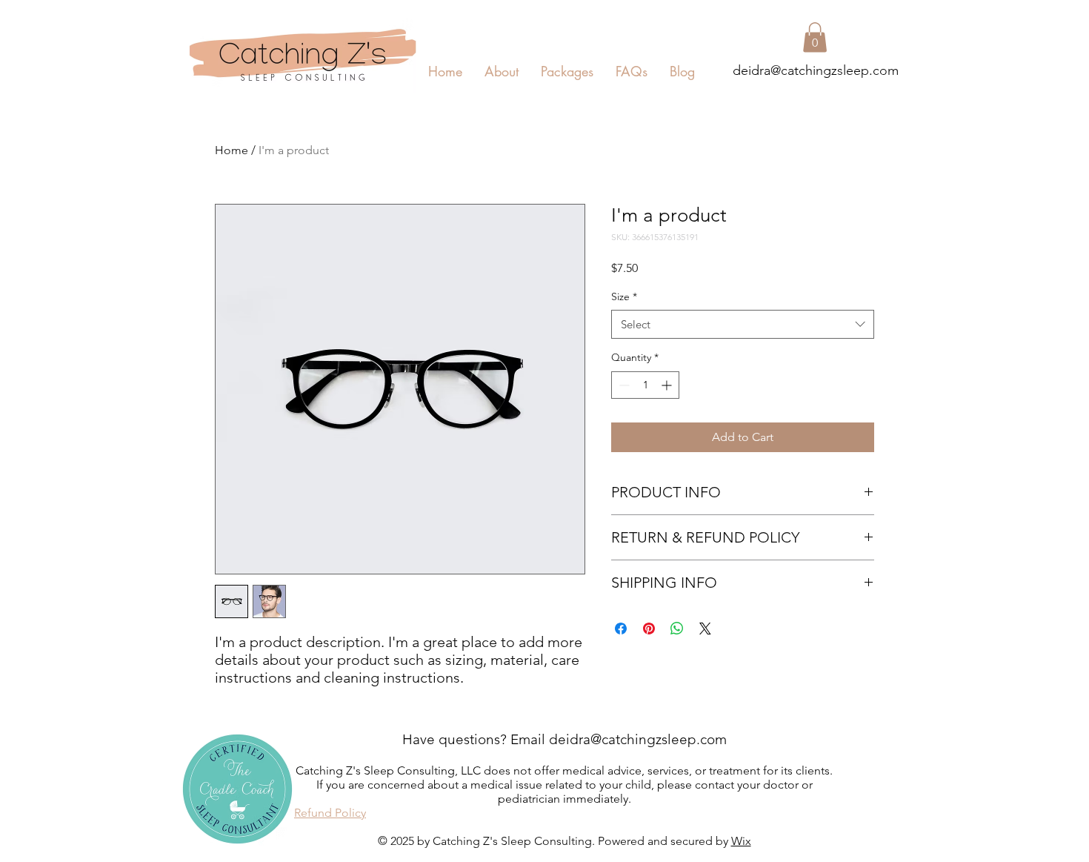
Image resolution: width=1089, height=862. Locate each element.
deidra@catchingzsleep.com (816, 70)
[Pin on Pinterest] (649, 628)
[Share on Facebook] (621, 628)
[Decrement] (622, 385)
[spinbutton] (645, 385)
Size (624, 296)
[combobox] (742, 324)
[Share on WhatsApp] (677, 628)
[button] (814, 37)
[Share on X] (705, 628)
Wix (741, 841)
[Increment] (668, 385)
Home (231, 150)
